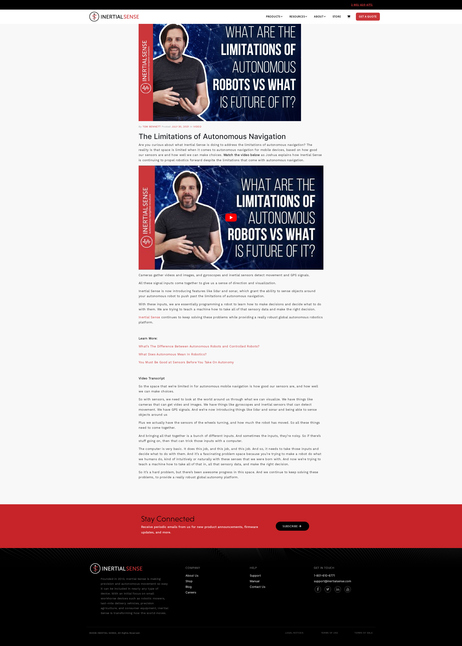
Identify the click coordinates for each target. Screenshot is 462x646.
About (318, 16)
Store (337, 16)
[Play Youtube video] (231, 218)
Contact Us (257, 587)
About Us (192, 575)
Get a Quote (368, 16)
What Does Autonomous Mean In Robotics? (172, 354)
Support (255, 575)
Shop (189, 581)
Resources (297, 16)
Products (273, 16)
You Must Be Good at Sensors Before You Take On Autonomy (186, 362)
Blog (189, 587)
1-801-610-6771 (362, 4)
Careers (191, 592)
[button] (292, 526)
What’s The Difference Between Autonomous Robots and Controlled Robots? (199, 346)
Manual (255, 581)
